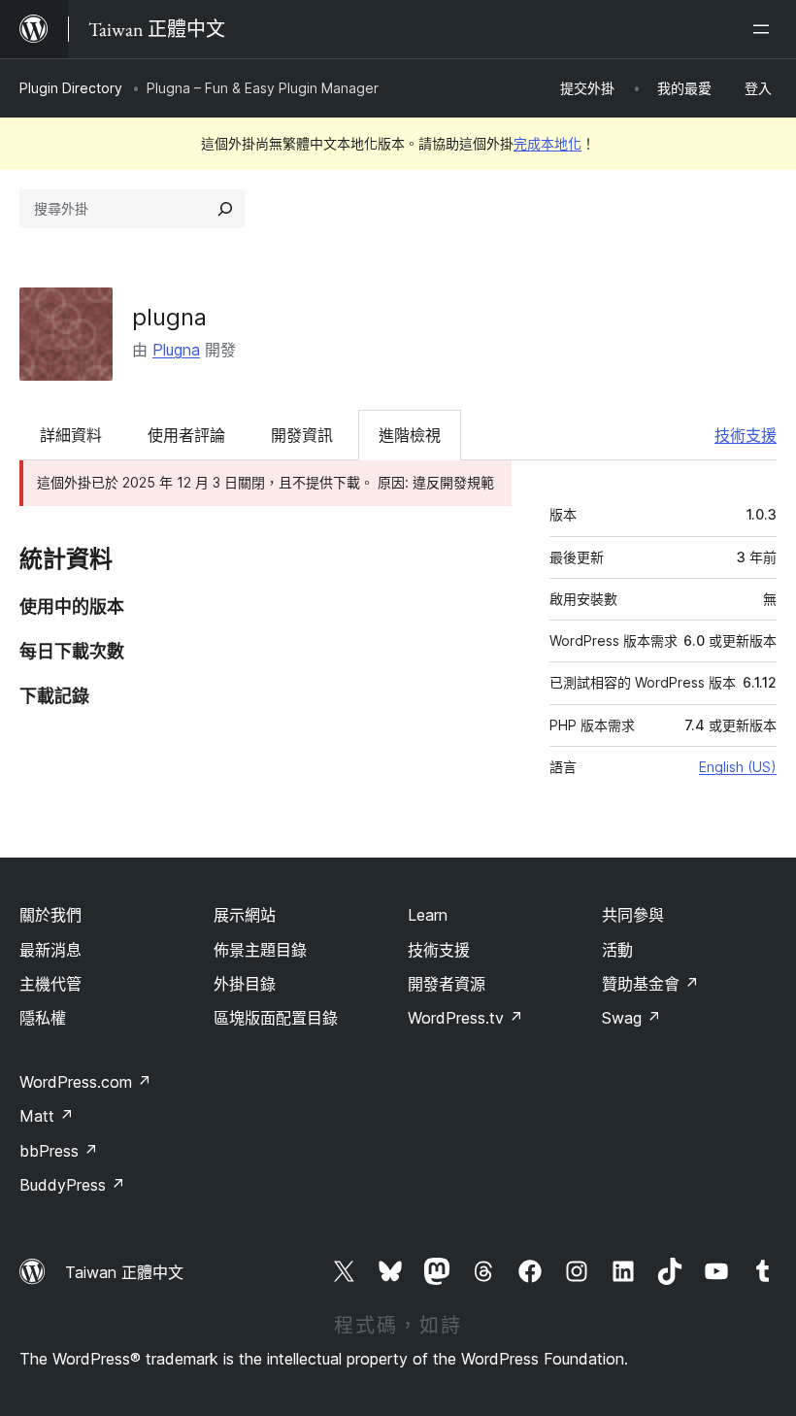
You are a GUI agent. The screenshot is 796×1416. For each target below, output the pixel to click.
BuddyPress (72, 1185)
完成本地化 (547, 143)
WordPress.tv (465, 1018)
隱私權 (42, 1018)
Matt (46, 1116)
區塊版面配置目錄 (276, 1018)
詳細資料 (71, 435)
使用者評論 (186, 435)
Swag (631, 1018)
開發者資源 (446, 984)
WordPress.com (85, 1082)
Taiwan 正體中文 (124, 1272)
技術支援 (745, 435)
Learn (428, 915)
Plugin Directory (70, 88)
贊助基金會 (650, 984)
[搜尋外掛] (225, 208)
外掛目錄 (245, 984)
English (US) (738, 767)
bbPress (58, 1151)
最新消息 (50, 950)
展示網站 (245, 915)
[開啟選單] (765, 29)
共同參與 (633, 915)
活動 (617, 950)
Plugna (176, 349)
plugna (169, 317)
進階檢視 (410, 435)
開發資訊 (302, 435)
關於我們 (50, 915)
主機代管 (50, 984)
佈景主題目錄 (260, 950)
